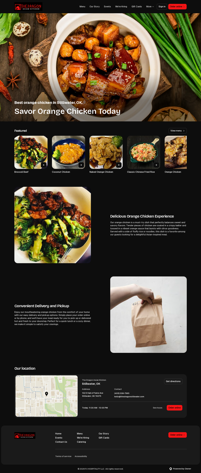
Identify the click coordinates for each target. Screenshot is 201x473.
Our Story (94, 6)
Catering (81, 441)
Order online (174, 407)
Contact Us (61, 441)
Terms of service (63, 456)
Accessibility (81, 456)
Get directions (173, 381)
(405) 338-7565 (121, 393)
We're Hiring (121, 6)
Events (107, 6)
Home (58, 433)
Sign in (162, 6)
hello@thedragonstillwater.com (129, 396)
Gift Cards (137, 6)
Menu (82, 6)
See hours (157, 408)
